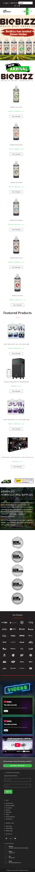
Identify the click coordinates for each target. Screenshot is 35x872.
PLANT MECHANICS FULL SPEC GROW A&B (16, 344)
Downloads (8, 812)
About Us (8, 810)
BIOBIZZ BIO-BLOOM (16, 145)
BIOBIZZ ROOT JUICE (16, 258)
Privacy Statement (10, 816)
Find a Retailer (9, 828)
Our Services (9, 808)
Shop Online (9, 826)
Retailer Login (9, 830)
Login (6, 3)
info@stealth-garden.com (15, 862)
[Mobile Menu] (27, 11)
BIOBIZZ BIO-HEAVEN (16, 220)
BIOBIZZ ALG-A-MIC (16, 107)
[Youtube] (15, 838)
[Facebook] (6, 838)
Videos (7, 814)
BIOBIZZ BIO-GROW (16, 182)
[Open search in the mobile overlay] (30, 11)
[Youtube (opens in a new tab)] (19, 6)
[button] (2, 37)
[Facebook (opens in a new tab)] (15, 6)
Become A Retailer (17, 765)
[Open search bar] (31, 11)
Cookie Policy (9, 819)
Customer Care (9, 803)
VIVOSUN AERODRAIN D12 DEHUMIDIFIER (16, 382)
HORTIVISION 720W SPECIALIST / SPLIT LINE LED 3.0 (17, 457)
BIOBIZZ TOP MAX (17, 295)
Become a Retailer (10, 805)
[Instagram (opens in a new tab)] (17, 6)
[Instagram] (11, 838)
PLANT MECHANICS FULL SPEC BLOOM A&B (16, 419)
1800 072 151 (14, 3)
